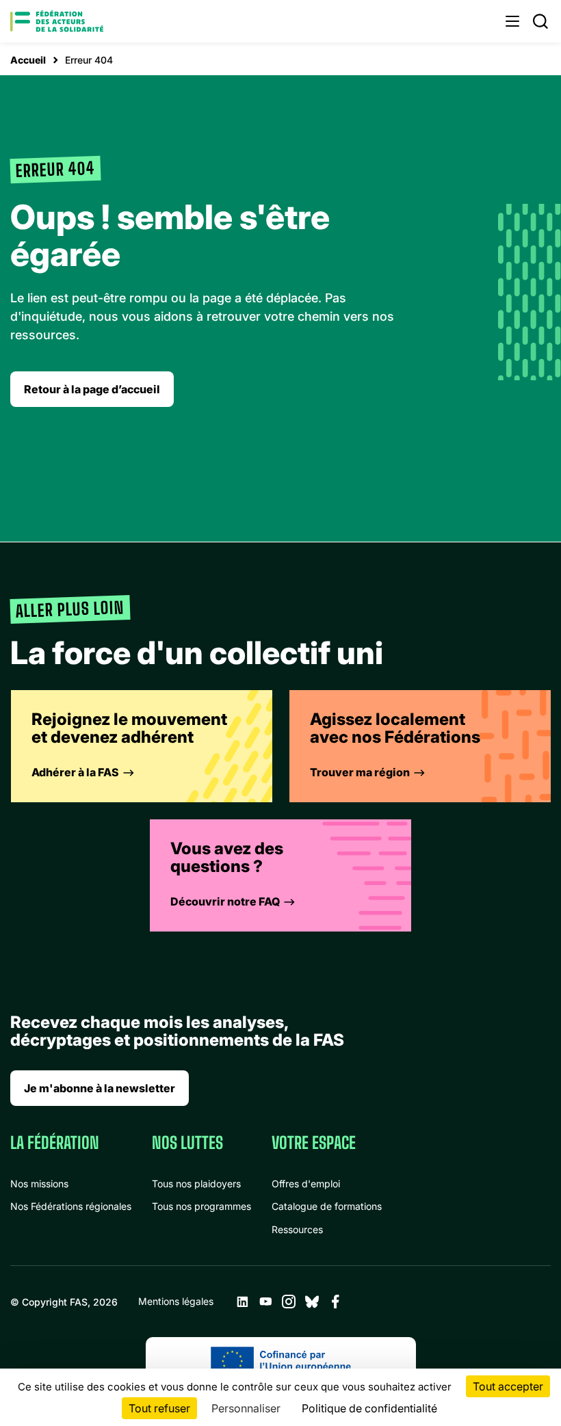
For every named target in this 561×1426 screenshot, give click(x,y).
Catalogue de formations (327, 1206)
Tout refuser (159, 1408)
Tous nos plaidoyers (196, 1183)
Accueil (28, 60)
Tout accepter (508, 1386)
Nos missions (39, 1183)
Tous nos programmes (201, 1206)
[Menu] (512, 21)
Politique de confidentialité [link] (369, 1408)
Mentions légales (175, 1301)
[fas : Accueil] (56, 21)
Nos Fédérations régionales (70, 1206)
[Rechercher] (540, 21)
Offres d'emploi (306, 1183)
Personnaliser (245, 1408)
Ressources (297, 1229)
